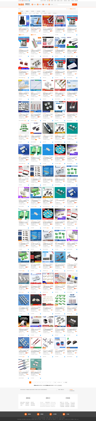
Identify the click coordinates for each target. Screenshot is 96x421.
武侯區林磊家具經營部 (63, 405)
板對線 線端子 (22, 403)
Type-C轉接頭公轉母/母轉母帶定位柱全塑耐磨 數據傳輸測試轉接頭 (60, 51)
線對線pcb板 (62, 389)
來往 (68, 419)
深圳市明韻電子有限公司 (45, 288)
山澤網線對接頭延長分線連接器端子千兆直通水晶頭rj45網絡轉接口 (23, 330)
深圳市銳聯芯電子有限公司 (45, 331)
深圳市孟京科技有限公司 (33, 288)
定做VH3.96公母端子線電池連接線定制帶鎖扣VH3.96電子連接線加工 (36, 115)
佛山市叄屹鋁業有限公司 (45, 52)
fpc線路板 (26, 32)
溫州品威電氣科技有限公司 (33, 331)
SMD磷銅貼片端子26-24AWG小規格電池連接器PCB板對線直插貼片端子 (60, 179)
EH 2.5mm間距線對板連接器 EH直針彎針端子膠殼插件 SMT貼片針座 (72, 330)
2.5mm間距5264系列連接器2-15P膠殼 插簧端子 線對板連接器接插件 (23, 351)
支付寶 (66, 419)
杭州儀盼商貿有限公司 (21, 52)
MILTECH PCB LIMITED (48, 405)
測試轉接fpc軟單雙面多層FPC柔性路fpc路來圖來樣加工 (23, 29)
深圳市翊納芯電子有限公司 (45, 138)
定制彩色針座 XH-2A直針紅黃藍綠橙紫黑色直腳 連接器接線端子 (72, 287)
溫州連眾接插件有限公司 (58, 116)
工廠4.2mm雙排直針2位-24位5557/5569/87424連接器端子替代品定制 (48, 308)
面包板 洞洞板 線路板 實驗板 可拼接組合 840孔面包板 (72, 72)
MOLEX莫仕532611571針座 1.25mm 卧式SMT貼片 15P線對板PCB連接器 (47, 179)
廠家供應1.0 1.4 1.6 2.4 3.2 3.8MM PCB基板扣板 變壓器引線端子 (36, 94)
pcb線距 (21, 405)
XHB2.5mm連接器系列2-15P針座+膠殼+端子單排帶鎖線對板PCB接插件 (23, 308)
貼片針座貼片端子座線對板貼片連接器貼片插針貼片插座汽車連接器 (60, 158)
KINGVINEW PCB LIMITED (54, 405)
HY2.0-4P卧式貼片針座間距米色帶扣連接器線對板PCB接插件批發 (72, 158)
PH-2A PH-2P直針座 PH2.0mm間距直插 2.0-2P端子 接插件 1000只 (48, 115)
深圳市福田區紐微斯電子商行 (21, 374)
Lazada (77, 419)
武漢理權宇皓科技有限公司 (21, 331)
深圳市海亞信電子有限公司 (21, 159)
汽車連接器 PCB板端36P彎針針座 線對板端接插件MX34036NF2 (35, 330)
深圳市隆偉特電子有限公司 (70, 288)
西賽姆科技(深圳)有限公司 (58, 138)
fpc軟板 (32, 32)
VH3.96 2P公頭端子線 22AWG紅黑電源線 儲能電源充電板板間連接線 (36, 351)
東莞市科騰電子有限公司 (33, 95)
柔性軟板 (37, 32)
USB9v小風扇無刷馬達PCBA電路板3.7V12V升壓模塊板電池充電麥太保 (60, 29)
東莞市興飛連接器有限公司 (45, 95)
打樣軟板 (34, 32)
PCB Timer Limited (42, 403)
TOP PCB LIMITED (42, 405)
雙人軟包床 (66, 402)
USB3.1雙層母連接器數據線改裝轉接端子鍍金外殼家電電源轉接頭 (48, 330)
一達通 (75, 419)
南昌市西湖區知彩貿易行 (33, 159)
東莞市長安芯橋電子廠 (58, 52)
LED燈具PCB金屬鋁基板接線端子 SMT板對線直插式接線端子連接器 (24, 287)
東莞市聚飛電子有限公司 (33, 116)
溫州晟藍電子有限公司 (45, 159)
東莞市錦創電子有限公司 (70, 95)
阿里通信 (60, 419)
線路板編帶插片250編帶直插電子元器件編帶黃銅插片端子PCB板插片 (24, 94)
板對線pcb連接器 (22, 402)
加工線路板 (20, 32)
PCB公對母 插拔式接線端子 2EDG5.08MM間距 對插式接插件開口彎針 (60, 308)
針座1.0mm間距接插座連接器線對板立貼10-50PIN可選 (35, 265)
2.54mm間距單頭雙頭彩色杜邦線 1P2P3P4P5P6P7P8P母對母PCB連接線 (72, 265)
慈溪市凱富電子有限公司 (70, 181)
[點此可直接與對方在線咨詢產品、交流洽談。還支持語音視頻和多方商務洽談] (64, 34)
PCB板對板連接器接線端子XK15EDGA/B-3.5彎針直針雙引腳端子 (36, 201)
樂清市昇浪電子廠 (69, 331)
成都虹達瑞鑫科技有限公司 (68, 406)
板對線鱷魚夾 (27, 403)
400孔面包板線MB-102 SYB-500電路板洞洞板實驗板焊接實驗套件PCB (72, 29)
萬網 (62, 419)
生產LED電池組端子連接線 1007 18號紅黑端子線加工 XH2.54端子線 (72, 115)
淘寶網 (36, 419)
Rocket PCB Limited (42, 406)
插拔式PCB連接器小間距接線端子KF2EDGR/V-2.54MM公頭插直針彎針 (72, 179)
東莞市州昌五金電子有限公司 (21, 181)
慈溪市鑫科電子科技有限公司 (33, 202)
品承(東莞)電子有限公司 (58, 288)
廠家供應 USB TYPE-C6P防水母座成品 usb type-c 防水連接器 (23, 179)
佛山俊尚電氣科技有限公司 (21, 95)
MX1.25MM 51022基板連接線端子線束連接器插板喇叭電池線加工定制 (48, 29)
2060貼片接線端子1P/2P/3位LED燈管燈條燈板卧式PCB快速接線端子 (60, 287)
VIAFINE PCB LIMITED (54, 406)
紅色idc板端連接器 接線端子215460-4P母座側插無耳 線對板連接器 (24, 72)
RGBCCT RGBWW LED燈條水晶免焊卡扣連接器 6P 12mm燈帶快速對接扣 (48, 351)
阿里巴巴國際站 (24, 419)
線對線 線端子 (27, 405)
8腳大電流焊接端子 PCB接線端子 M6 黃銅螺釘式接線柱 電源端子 (48, 94)
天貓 (37, 419)
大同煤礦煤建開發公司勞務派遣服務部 (75, 403)
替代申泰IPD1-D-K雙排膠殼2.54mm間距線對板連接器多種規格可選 (24, 201)
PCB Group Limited (53, 402)
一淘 (42, 419)
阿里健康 (72, 419)
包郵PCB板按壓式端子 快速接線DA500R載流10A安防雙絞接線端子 (48, 265)
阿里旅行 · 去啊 (45, 419)
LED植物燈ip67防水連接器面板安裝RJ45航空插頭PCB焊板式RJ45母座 (36, 136)
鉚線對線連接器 (33, 405)
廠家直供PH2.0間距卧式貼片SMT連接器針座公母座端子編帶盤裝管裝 (36, 373)
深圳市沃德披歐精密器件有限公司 (21, 202)
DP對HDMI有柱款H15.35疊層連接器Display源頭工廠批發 (36, 72)
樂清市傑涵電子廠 (21, 138)
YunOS (57, 419)
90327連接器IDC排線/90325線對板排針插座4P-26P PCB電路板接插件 (23, 115)
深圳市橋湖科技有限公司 (70, 159)
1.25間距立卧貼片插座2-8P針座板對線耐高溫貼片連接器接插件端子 (48, 287)
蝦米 (51, 419)
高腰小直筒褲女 (67, 403)
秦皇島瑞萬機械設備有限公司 (74, 406)
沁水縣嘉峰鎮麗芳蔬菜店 (63, 406)
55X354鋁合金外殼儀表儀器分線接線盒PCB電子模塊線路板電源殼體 (48, 51)
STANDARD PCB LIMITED (49, 406)
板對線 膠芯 (32, 402)
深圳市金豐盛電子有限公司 (58, 95)
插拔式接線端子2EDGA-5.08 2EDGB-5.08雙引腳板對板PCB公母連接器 (36, 158)
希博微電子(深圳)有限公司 (58, 331)
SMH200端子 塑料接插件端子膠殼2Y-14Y (72, 136)
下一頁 (55, 382)
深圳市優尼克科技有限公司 (21, 116)
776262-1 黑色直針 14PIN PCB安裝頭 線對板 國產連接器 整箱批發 (60, 115)
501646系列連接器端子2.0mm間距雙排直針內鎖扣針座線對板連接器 (47, 158)
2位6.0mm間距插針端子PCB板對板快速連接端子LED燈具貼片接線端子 (36, 287)
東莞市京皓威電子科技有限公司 (45, 181)
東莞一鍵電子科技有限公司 (21, 288)
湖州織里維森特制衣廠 (68, 405)
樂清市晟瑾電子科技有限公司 (58, 159)
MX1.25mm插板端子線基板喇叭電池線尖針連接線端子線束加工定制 (48, 72)
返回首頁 (55, 385)
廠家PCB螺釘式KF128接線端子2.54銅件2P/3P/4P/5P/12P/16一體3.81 (24, 136)
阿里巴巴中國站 (28, 419)
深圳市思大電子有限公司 (33, 138)
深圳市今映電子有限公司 (33, 52)
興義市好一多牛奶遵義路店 (63, 402)
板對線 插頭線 (32, 403)
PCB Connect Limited (53, 403)
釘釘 (69, 419)
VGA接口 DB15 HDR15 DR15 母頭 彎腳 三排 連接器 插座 (48, 136)
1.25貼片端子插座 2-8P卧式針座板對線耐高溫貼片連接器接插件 (35, 308)
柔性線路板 (23, 32)
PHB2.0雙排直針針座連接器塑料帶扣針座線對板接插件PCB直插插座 (72, 94)
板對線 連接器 (27, 402)
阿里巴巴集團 (19, 419)
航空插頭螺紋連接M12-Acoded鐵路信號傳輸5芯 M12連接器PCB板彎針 (60, 136)
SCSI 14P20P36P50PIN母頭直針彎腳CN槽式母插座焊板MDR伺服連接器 (60, 330)
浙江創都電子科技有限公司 (33, 181)
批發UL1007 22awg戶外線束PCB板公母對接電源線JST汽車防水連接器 (72, 308)
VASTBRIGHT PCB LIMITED (49, 403)
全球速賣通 (32, 419)
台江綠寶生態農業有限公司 (63, 403)
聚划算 (40, 419)
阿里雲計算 (54, 419)
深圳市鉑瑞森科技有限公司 (58, 181)
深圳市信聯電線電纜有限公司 (70, 116)
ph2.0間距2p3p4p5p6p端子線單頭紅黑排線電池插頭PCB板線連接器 (36, 51)
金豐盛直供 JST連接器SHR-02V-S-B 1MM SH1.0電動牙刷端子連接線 (60, 94)
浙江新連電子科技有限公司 (70, 138)
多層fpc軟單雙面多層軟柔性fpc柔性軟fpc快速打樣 (36, 29)
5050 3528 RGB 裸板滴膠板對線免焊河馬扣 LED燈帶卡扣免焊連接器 (23, 373)
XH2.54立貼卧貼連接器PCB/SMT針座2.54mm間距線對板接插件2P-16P (36, 179)
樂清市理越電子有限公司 (33, 374)
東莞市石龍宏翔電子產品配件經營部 (45, 116)
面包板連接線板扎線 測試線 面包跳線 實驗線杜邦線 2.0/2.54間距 (72, 351)
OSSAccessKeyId (72, 402)
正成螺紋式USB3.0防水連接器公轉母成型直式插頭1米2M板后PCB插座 (72, 51)
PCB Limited (41, 402)
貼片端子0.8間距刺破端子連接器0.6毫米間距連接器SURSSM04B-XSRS (60, 265)
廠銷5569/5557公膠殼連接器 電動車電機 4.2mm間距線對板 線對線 (24, 158)
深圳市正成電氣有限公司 (70, 52)
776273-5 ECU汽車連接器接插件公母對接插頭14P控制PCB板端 (60, 351)
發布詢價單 (71, 389)
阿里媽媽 (49, 419)
